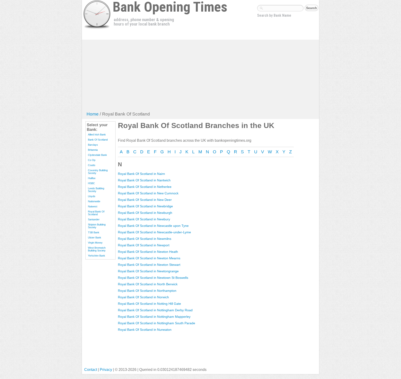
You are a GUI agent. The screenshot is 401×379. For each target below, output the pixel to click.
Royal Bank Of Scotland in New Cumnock (148, 193)
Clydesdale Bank (97, 155)
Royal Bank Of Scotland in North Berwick (148, 284)
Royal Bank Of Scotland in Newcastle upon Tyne (153, 226)
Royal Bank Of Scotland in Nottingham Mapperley (154, 316)
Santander (94, 219)
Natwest (92, 206)
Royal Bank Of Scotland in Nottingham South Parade (156, 323)
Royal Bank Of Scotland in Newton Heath (148, 252)
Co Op (91, 160)
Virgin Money (95, 242)
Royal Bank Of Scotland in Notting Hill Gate (149, 303)
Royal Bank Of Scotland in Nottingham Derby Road (155, 310)
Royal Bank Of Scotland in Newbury (144, 219)
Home (93, 114)
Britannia (93, 149)
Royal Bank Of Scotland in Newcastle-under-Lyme (154, 232)
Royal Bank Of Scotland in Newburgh (145, 213)
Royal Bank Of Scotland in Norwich (143, 297)
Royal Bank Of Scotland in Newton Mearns (149, 258)
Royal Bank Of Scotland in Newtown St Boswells (153, 277)
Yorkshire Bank (96, 255)
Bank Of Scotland (98, 139)
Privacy (106, 370)
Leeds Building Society (96, 190)
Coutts (91, 165)
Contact (90, 370)
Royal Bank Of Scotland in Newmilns (144, 239)
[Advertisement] (200, 76)
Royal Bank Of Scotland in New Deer (145, 200)
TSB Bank (93, 232)
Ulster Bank (94, 237)
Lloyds (91, 196)
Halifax (92, 178)
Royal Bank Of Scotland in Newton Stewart (149, 265)
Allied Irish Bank (97, 134)
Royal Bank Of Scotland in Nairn (141, 174)
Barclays (93, 144)
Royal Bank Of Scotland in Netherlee (144, 187)
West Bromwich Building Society (97, 249)
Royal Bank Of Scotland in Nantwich (144, 180)
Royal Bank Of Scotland (96, 213)
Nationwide (94, 201)
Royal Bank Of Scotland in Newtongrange (148, 271)
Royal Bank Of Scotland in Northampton (147, 290)
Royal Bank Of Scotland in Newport (143, 245)
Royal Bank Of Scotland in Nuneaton (144, 329)
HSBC (91, 183)
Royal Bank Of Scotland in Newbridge (145, 206)
